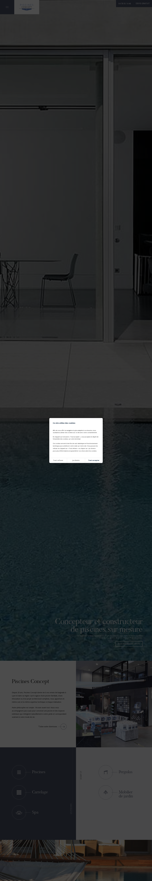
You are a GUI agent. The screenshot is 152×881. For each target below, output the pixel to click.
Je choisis (76, 460)
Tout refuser (58, 460)
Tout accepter (93, 460)
